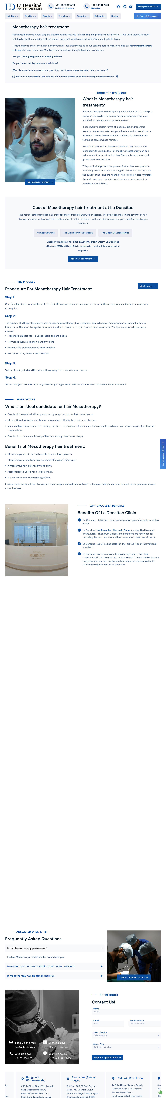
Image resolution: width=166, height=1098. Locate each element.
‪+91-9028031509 (65, 5)
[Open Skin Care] (35, 16)
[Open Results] (51, 16)
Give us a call (23, 1054)
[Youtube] (131, 6)
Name (96, 1009)
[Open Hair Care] (17, 16)
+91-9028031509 (23, 1058)
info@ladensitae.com (25, 1047)
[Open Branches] (69, 16)
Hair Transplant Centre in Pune (113, 530)
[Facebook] (118, 6)
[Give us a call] (11, 1053)
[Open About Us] (87, 16)
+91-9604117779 (100, 5)
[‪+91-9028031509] (50, 6)
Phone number (137, 1021)
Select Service (100, 1032)
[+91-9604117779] (86, 6)
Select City (98, 1044)
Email (96, 1021)
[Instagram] (124, 6)
